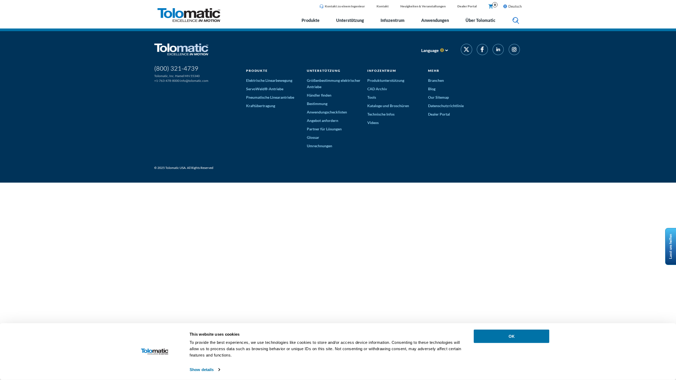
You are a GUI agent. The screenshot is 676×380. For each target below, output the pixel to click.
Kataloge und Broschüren (388, 105)
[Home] (189, 20)
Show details (202, 369)
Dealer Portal (467, 6)
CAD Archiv (377, 89)
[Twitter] (466, 50)
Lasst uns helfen (670, 246)
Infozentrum (393, 20)
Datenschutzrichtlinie (446, 105)
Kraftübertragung (260, 105)
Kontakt (383, 6)
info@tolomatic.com (194, 81)
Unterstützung (350, 20)
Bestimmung (317, 103)
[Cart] (491, 6)
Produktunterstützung (385, 80)
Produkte (311, 20)
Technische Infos (381, 114)
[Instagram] (514, 50)
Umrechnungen (319, 146)
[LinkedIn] (498, 50)
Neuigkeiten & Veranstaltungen (423, 6)
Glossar (313, 137)
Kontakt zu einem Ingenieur (345, 6)
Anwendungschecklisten (327, 112)
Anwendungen (435, 20)
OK (512, 336)
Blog (431, 89)
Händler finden (319, 95)
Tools (371, 97)
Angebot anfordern (322, 120)
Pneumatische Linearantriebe (270, 97)
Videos (373, 122)
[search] (516, 21)
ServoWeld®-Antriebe (264, 89)
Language (430, 50)
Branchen (436, 80)
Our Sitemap (438, 97)
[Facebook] (482, 50)
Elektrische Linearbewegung (269, 80)
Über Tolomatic (480, 20)
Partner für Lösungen (324, 129)
